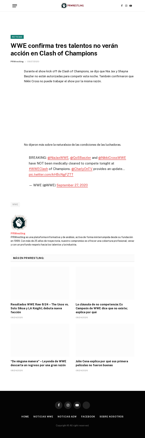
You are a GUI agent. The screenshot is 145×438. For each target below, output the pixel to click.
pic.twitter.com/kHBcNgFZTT (51, 174)
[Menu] (14, 6)
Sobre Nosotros (112, 416)
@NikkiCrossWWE (112, 158)
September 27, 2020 (72, 185)
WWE (15, 204)
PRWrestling (17, 61)
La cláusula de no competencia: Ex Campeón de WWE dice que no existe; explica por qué (101, 308)
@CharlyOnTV (81, 169)
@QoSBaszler (80, 158)
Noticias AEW (67, 416)
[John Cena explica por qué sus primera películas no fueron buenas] (105, 340)
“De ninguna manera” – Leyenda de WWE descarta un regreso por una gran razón (38, 363)
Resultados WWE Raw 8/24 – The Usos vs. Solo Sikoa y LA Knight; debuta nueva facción (40, 308)
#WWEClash (38, 169)
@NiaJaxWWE (58, 158)
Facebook (88, 416)
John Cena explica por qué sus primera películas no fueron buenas (102, 363)
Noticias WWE (43, 416)
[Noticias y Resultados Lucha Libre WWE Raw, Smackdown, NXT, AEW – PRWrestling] (72, 6)
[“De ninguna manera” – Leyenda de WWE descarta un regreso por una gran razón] (40, 340)
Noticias (17, 37)
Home (25, 416)
